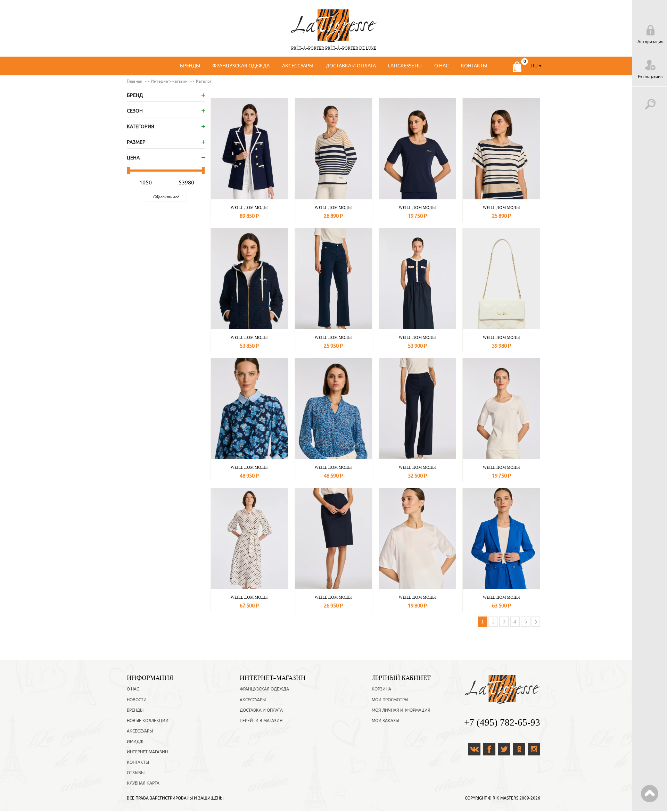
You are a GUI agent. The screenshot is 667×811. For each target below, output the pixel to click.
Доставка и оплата (351, 66)
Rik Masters (505, 798)
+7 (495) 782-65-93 (502, 722)
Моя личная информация (401, 710)
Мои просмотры (390, 700)
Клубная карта (143, 783)
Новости (137, 700)
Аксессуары (297, 66)
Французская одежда (241, 66)
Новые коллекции (147, 720)
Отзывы (136, 773)
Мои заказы (385, 720)
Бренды (190, 66)
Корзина (381, 689)
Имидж (135, 741)
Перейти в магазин (261, 720)
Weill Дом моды (249, 207)
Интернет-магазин (147, 752)
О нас (441, 66)
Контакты (474, 66)
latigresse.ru (405, 66)
